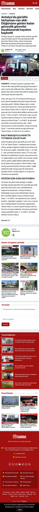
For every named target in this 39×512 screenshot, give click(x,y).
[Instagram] (16, 464)
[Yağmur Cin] (6, 232)
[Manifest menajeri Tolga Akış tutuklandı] (29, 250)
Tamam (19, 509)
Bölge (18, 492)
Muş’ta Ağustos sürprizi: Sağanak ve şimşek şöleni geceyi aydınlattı (28, 426)
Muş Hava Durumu (28, 473)
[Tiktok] (22, 464)
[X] (13, 464)
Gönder (5, 324)
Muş (14, 9)
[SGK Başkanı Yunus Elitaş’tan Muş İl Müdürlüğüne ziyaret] (10, 418)
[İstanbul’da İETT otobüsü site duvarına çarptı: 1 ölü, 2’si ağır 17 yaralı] (10, 268)
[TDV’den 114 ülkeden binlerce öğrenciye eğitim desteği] (29, 285)
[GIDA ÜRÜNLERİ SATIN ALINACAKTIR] (10, 401)
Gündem (21, 9)
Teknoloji (21, 496)
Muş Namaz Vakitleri (11, 476)
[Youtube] (19, 464)
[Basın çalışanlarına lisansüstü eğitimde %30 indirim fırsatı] (29, 268)
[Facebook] (9, 464)
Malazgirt (30, 494)
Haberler (4, 14)
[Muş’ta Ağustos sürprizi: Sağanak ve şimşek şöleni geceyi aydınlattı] (29, 418)
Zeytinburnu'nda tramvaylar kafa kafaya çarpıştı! (9, 258)
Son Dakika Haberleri (11, 485)
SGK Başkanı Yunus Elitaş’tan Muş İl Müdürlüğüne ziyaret (8, 426)
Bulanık (23, 492)
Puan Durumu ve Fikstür (11, 482)
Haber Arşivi (26, 485)
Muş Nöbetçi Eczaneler (12, 473)
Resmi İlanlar (6, 9)
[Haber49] (8, 3)
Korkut (16, 494)
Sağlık (12, 496)
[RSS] (29, 464)
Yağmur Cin (16, 231)
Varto (26, 496)
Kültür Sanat (22, 494)
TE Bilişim (24, 501)
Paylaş (5, 78)
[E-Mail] (13, 235)
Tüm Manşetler (26, 482)
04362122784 (20, 453)
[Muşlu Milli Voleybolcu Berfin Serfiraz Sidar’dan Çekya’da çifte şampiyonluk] (29, 401)
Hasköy (10, 494)
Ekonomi (30, 9)
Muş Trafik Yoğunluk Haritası (27, 477)
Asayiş (13, 492)
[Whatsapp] (26, 464)
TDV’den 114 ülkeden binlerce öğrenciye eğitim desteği (28, 293)
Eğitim (27, 492)
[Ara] (34, 3)
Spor (16, 496)
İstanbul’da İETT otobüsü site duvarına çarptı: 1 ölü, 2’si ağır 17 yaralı (10, 275)
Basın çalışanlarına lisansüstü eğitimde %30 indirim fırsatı (28, 275)
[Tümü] (36, 393)
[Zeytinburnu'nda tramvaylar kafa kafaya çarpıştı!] (10, 250)
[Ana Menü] (36, 3)
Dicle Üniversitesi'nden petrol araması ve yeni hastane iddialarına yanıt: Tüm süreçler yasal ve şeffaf (10, 294)
